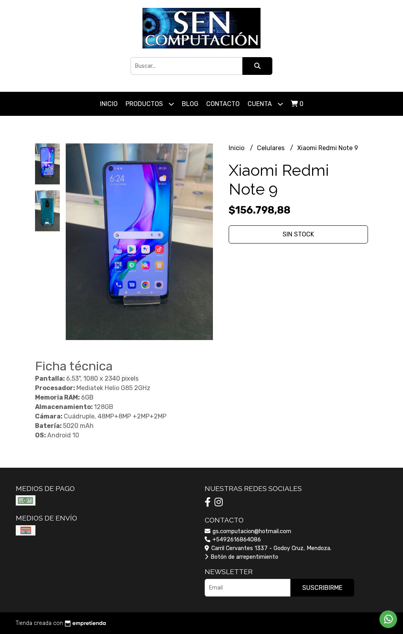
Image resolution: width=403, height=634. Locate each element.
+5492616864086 (236, 539)
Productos (145, 104)
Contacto (223, 104)
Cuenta (261, 104)
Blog (190, 104)
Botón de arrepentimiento (243, 557)
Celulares (271, 148)
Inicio (109, 104)
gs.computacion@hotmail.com (251, 531)
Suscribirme (322, 587)
